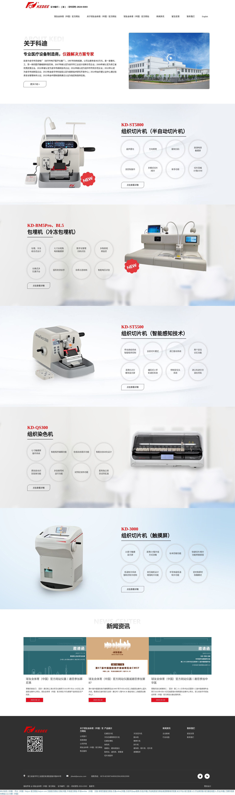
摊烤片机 (137, 741)
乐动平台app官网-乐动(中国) (137, 791)
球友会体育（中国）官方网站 (67, 16)
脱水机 (136, 737)
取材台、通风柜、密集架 (113, 752)
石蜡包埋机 (108, 741)
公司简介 (83, 736)
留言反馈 (175, 16)
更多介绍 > (35, 84)
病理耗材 (137, 752)
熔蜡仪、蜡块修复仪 (112, 748)
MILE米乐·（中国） (7, 791)
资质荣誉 (83, 740)
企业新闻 (166, 733)
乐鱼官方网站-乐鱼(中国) (56, 791)
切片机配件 (108, 756)
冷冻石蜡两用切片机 (112, 737)
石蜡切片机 (108, 733)
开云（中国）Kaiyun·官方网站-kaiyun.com (31, 791)
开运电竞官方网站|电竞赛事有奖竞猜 (162, 791)
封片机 (136, 745)
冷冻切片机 (138, 733)
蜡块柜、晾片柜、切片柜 (143, 748)
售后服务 (83, 751)
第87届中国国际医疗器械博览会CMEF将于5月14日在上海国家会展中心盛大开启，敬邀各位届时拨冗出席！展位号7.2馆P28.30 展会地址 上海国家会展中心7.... (117, 692)
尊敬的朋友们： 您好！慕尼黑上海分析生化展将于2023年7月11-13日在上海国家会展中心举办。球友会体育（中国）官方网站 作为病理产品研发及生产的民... (55, 692)
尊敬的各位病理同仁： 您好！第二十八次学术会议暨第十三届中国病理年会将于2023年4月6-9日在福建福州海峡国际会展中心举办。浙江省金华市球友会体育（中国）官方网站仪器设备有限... (179, 692)
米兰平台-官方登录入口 (186, 791)
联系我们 (191, 16)
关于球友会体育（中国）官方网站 (101, 16)
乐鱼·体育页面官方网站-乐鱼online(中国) (110, 791)
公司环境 (83, 744)
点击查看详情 (133, 185)
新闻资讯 (160, 16)
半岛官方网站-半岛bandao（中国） (80, 791)
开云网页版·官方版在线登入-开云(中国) (210, 791)
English (205, 16)
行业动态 (166, 737)
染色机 (106, 745)
